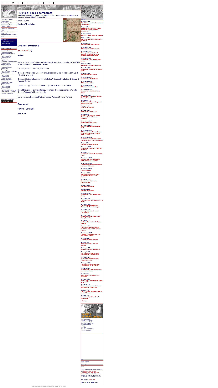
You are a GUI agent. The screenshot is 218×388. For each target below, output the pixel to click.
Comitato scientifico (6, 24)
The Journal (4, 39)
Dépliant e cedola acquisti (8, 28)
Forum (84, 327)
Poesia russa (4, 80)
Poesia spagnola (5, 86)
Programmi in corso (87, 320)
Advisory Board (5, 43)
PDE (82, 366)
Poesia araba (4, 55)
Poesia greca (4, 68)
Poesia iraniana (5, 72)
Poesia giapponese (6, 67)
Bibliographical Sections (7, 41)
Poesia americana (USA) (8, 53)
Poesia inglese (5, 70)
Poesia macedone (6, 78)
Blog (83, 326)
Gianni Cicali (91, 379)
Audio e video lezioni (87, 328)
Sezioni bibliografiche (7, 23)
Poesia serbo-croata (6, 82)
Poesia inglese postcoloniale (9, 71)
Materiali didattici (86, 330)
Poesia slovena (5, 85)
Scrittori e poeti (86, 324)
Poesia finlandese (6, 64)
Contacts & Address (6, 45)
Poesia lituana (5, 76)
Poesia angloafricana (7, 50)
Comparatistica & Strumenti (8, 91)
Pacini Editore (85, 361)
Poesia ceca (4, 59)
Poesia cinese (5, 60)
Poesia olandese (5, 83)
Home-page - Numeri (7, 19)
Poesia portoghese (6, 79)
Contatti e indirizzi (6, 26)
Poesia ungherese (6, 89)
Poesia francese (5, 65)
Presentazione (5, 21)
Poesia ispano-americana (8, 74)
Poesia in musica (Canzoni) (8, 90)
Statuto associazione (88, 323)
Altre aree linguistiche (7, 93)
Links (2, 30)
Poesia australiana (6, 56)
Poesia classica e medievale (9, 61)
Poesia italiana (5, 75)
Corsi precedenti (87, 322)
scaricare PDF (24, 50)
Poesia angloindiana (6, 52)
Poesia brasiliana (5, 57)
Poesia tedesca (5, 87)
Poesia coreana (5, 63)
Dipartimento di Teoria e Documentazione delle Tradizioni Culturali (90, 372)
